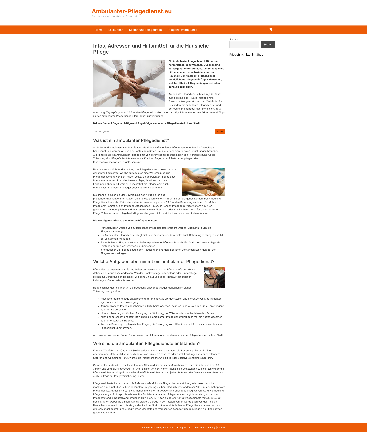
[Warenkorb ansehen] (270, 29)
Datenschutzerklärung (204, 427)
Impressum (185, 427)
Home (99, 30)
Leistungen (115, 30)
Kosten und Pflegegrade (145, 30)
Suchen (233, 39)
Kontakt (221, 427)
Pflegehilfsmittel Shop (182, 30)
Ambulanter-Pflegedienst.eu (132, 11)
